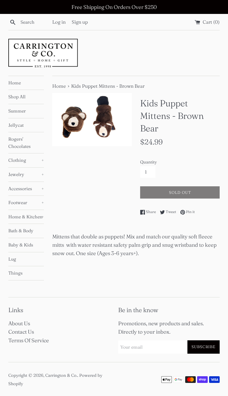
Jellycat (16, 125)
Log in (59, 22)
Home (14, 82)
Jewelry (26, 174)
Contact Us (21, 331)
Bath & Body (20, 230)
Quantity (148, 162)
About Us (19, 323)
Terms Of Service (28, 340)
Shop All (17, 96)
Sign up (80, 22)
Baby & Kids (20, 245)
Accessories (26, 188)
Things (15, 273)
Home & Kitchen (26, 216)
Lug (12, 259)
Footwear (26, 202)
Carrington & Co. (61, 375)
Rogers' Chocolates (19, 142)
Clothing (26, 160)
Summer (17, 111)
